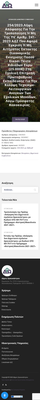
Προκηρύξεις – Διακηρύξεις (12, 332)
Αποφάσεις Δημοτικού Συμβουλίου (21, 19)
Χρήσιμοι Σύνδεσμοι (9, 295)
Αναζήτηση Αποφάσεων (10, 355)
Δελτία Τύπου (7, 322)
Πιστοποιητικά (7, 352)
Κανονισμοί (6, 329)
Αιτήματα (5, 348)
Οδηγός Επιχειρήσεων (10, 359)
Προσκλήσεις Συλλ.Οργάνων (12, 336)
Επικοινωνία (6, 310)
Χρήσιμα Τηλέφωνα (9, 299)
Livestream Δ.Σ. (7, 362)
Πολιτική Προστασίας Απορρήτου (22, 380)
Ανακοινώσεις (7, 325)
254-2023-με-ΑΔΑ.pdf (25, 148)
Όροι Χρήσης (6, 380)
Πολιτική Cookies (8, 303)
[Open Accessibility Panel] (4, 395)
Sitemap (5, 306)
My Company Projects (18, 390)
